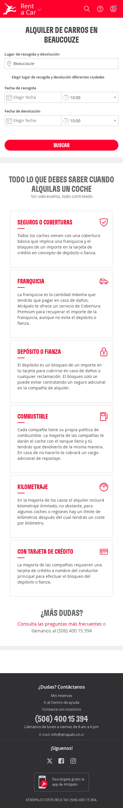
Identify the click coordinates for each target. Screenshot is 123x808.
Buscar (61, 145)
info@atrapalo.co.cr (67, 734)
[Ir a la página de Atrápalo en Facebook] (61, 761)
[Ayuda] (100, 8)
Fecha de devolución (22, 111)
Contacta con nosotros (61, 709)
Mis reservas (61, 695)
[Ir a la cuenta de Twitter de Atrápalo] (49, 761)
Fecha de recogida (20, 87)
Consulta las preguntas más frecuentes (60, 624)
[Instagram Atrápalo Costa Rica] (73, 761)
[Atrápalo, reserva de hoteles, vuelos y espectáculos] (9, 9)
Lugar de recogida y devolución (32, 54)
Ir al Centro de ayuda (61, 702)
